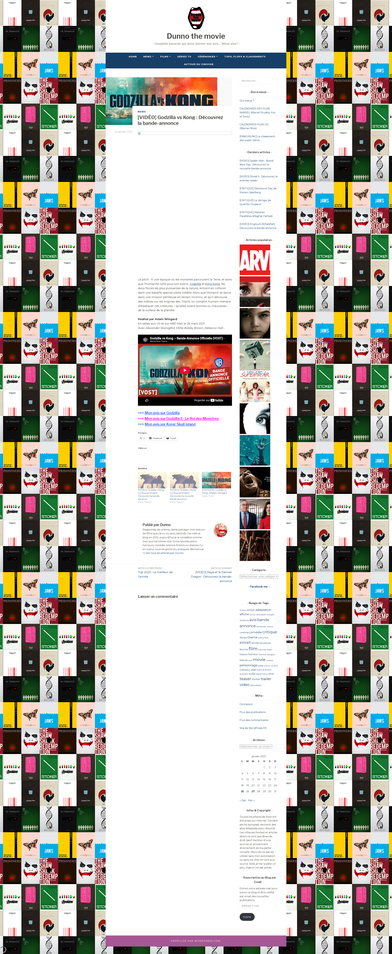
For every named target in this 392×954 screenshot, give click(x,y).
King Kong (212, 284)
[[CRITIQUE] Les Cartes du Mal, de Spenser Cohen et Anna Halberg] (255, 560)
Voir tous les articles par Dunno (164, 553)
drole (260, 638)
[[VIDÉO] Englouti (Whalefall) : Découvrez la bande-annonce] (255, 464)
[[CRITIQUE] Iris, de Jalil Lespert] (255, 433)
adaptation (263, 610)
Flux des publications (253, 712)
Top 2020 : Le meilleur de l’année (155, 572)
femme (244, 649)
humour (262, 654)
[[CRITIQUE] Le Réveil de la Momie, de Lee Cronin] (255, 496)
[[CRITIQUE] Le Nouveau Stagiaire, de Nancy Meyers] (255, 528)
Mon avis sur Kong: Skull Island (170, 424)
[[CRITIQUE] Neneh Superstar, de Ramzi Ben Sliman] (255, 401)
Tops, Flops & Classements (245, 56)
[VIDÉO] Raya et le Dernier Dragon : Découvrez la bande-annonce (211, 575)
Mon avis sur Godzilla (162, 413)
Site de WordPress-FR (253, 728)
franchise (262, 650)
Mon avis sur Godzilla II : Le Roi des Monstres (182, 418)
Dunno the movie (196, 36)
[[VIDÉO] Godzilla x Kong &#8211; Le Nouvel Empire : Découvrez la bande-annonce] (152, 480)
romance (274, 666)
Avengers (270, 615)
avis (253, 619)
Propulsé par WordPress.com (196, 940)
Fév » (251, 800)
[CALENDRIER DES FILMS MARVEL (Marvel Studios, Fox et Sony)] (255, 274)
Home (133, 56)
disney (243, 637)
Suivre (247, 916)
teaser (245, 678)
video (244, 684)
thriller (256, 679)
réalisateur (245, 669)
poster (261, 666)
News (147, 56)
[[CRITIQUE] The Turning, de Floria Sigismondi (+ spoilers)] (255, 337)
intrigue (271, 654)
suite (252, 673)
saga (253, 669)
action (251, 609)
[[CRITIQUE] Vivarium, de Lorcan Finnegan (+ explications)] (255, 369)
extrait (245, 642)
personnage (249, 665)
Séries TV (184, 56)
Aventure (244, 620)
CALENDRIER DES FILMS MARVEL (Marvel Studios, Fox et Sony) (257, 112)
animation (261, 614)
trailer (266, 678)
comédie (255, 632)
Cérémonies (206, 56)
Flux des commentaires (254, 720)
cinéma (244, 632)
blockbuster (261, 626)
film (253, 648)
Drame (252, 637)
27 (253, 791)
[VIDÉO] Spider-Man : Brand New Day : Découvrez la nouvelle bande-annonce (256, 164)
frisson (269, 650)
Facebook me (259, 586)
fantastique (265, 643)
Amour (253, 615)
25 (242, 791)
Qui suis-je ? (247, 100)
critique (269, 632)
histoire (244, 654)
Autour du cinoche (199, 64)
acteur (243, 610)
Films (164, 56)
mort (250, 660)
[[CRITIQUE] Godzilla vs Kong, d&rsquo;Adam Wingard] (216, 480)
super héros (262, 674)
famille (255, 643)
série (271, 673)
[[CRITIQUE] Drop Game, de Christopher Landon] (255, 306)
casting (270, 626)
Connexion (246, 704)
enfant (265, 638)
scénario (244, 674)
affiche (244, 614)
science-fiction (263, 669)
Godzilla (195, 284)
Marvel (244, 660)
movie (259, 659)
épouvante (255, 685)
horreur (253, 654)
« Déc (243, 800)
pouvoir (267, 666)
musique (269, 660)
